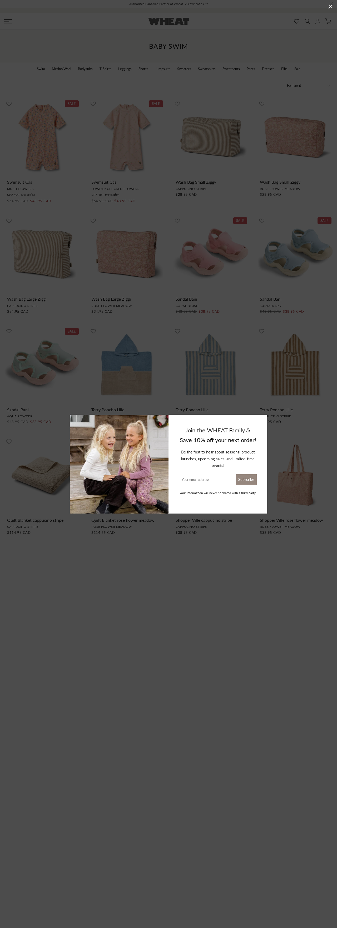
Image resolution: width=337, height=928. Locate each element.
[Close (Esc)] (330, 6)
